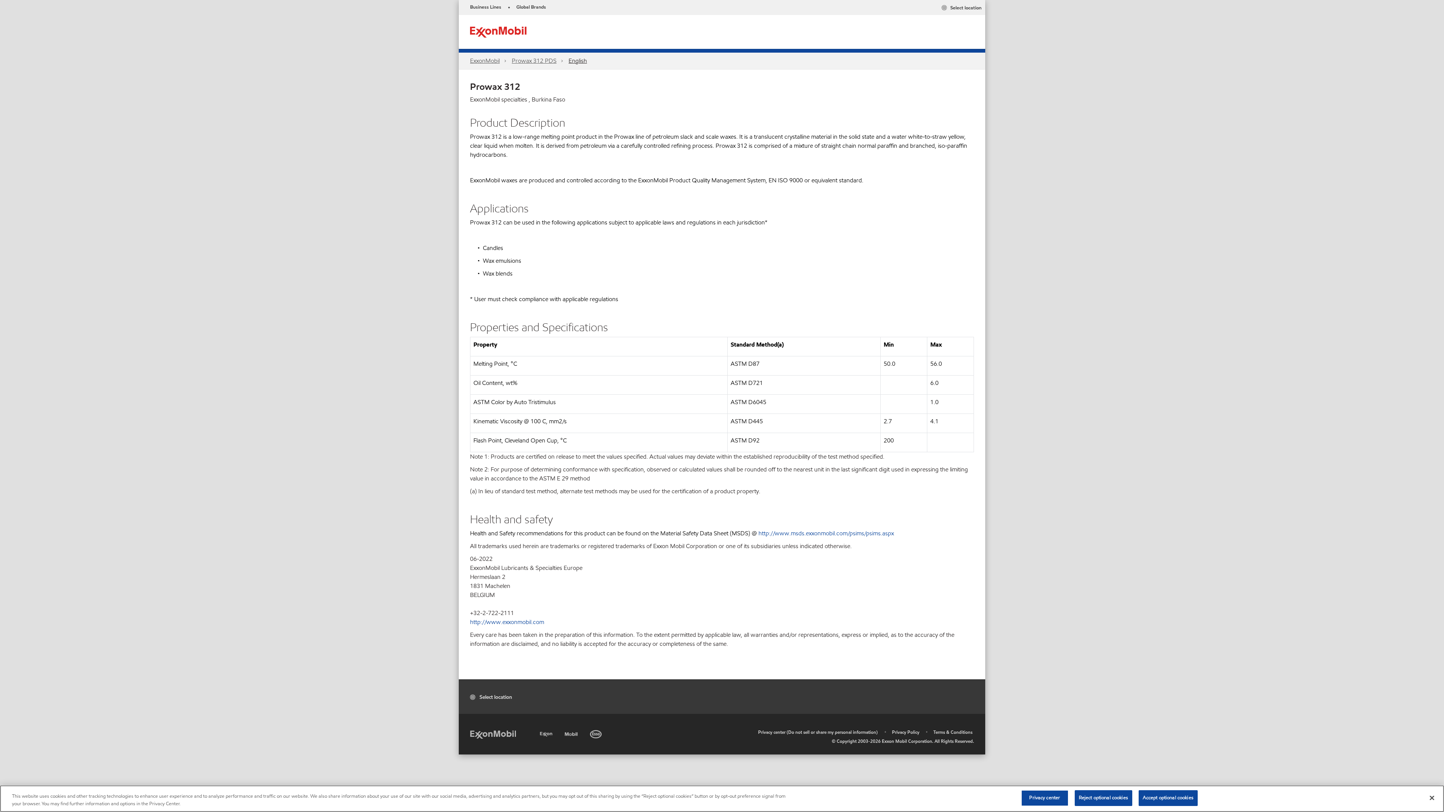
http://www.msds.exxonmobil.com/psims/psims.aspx (826, 533)
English (578, 61)
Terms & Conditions (952, 732)
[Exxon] (547, 733)
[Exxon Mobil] (493, 734)
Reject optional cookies (1103, 797)
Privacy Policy (905, 732)
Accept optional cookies (1168, 797)
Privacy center (1044, 797)
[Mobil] (572, 733)
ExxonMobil (485, 61)
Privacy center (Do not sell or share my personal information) (818, 732)
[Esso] (596, 733)
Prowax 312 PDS (534, 61)
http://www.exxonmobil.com (507, 622)
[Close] (1432, 797)
